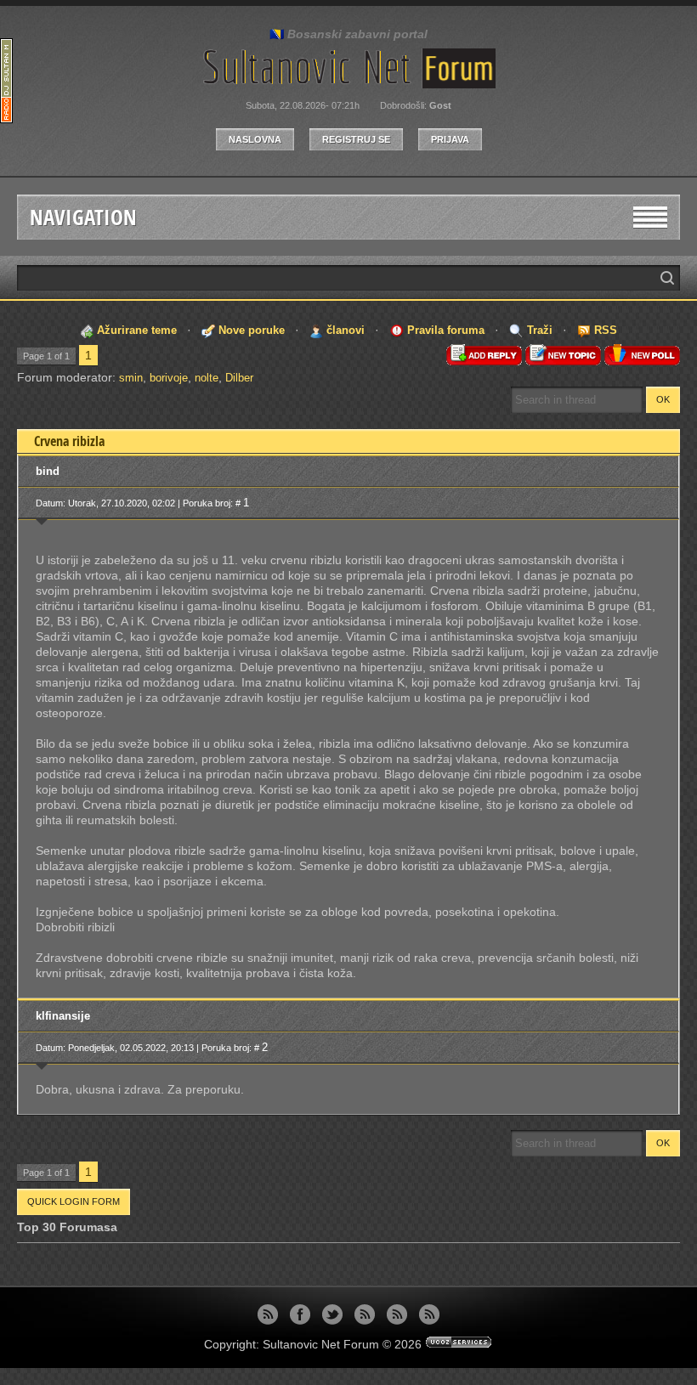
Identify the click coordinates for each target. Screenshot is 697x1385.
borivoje (169, 377)
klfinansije (63, 1015)
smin (131, 377)
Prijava (450, 139)
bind (48, 471)
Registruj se (356, 139)
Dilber (239, 377)
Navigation (83, 217)
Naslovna (255, 139)
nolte (206, 377)
